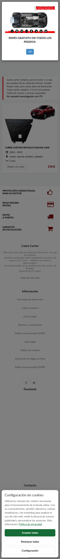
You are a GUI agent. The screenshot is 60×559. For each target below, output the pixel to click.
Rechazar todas (30, 541)
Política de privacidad (30, 524)
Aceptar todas (30, 532)
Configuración (30, 550)
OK (30, 52)
